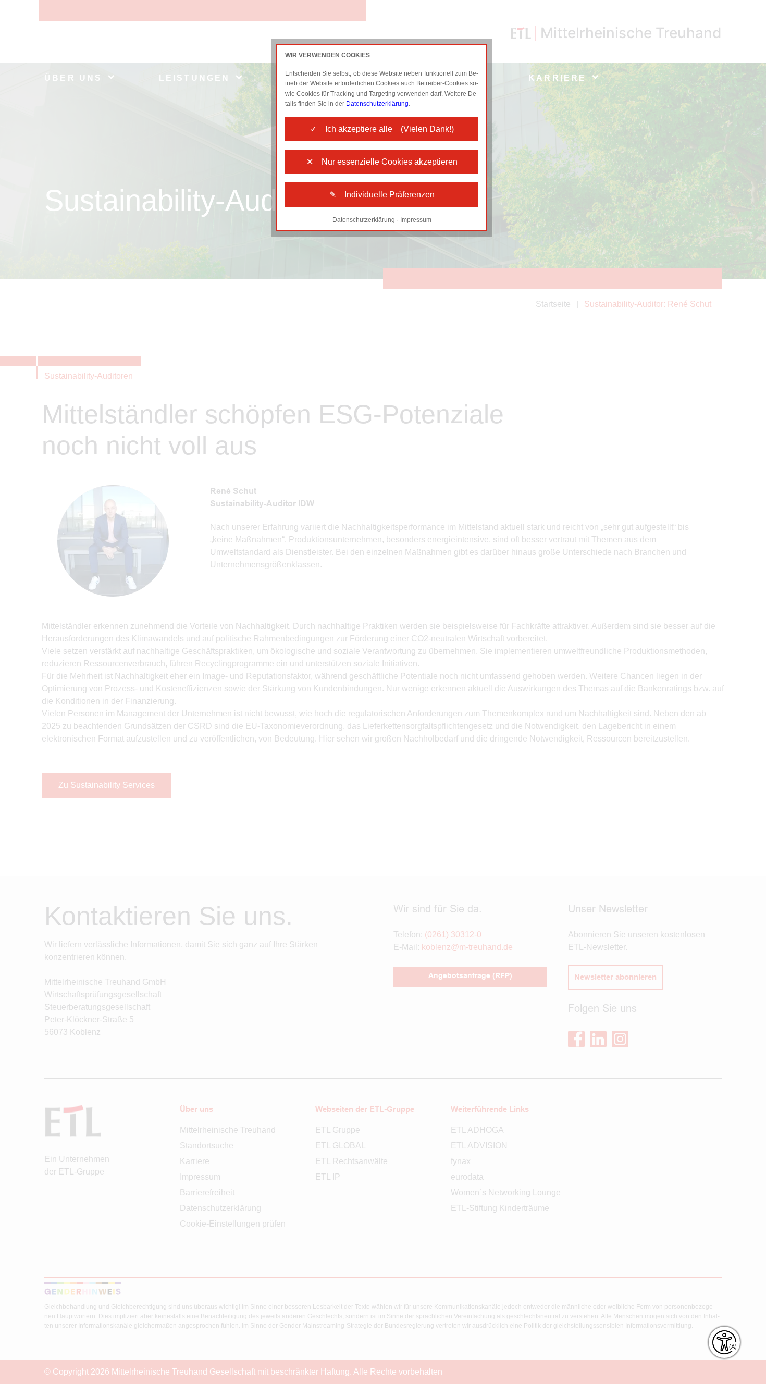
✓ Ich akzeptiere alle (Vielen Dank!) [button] (382, 129)
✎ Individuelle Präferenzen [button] (382, 194)
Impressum (415, 220)
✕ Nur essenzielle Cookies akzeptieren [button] (382, 161)
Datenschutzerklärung (377, 103)
